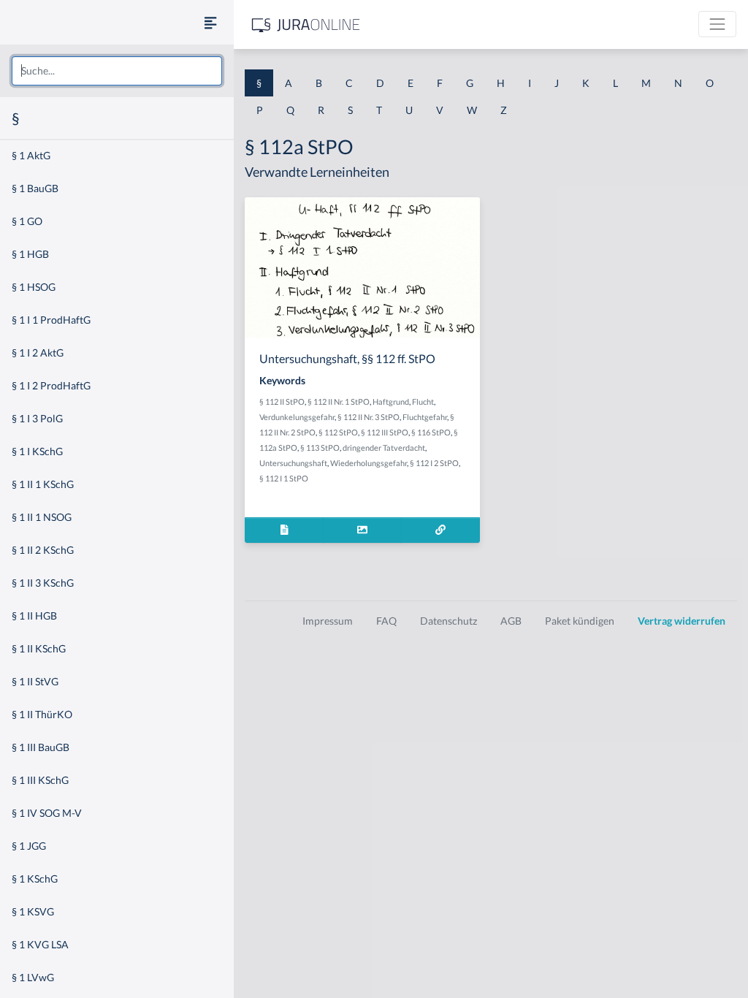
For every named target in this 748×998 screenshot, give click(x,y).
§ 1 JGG (29, 845)
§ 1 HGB (30, 254)
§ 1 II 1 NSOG (42, 517)
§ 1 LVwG (33, 977)
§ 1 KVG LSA (40, 944)
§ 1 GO (27, 221)
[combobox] (117, 70)
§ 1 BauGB (35, 188)
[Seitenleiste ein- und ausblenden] (210, 22)
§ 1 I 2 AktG (38, 352)
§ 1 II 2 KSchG (43, 550)
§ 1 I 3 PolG (37, 418)
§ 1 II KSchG (39, 648)
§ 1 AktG (31, 155)
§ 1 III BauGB (40, 747)
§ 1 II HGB (34, 615)
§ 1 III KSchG (40, 780)
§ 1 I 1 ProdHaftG (51, 319)
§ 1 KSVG (33, 911)
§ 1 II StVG (35, 681)
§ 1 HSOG (34, 287)
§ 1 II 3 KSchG (43, 582)
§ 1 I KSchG (37, 451)
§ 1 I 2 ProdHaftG (51, 385)
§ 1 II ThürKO (42, 714)
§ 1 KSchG (35, 878)
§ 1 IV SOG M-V (47, 813)
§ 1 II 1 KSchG (43, 484)
